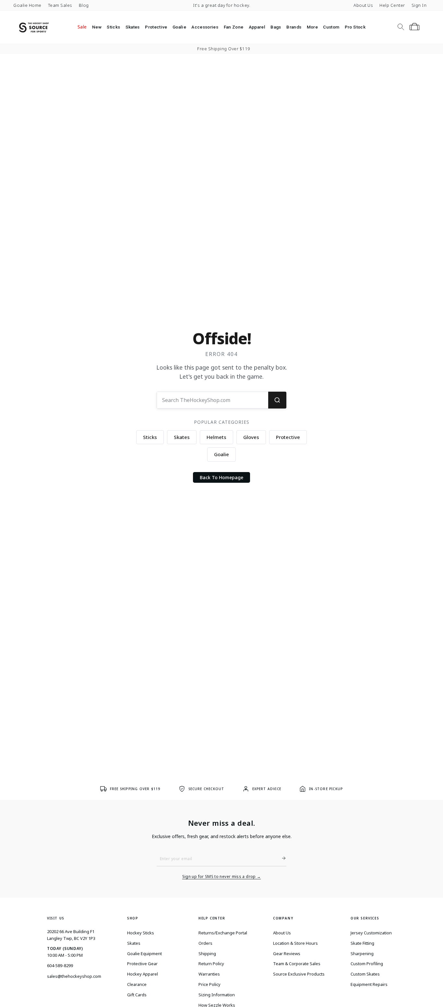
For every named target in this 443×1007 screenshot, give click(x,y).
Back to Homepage (221, 477)
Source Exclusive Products (299, 974)
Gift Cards (137, 995)
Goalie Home (27, 5)
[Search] (277, 400)
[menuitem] (82, 27)
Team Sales (60, 5)
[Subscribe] (281, 858)
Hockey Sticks (140, 933)
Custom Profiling (367, 963)
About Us (363, 5)
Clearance (137, 984)
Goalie (179, 27)
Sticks (113, 27)
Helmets (216, 437)
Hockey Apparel (142, 974)
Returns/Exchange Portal (222, 933)
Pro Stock (355, 27)
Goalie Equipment (144, 953)
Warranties (209, 974)
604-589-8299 (60, 965)
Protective (156, 27)
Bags (275, 27)
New (97, 27)
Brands (293, 27)
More (312, 27)
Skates (133, 27)
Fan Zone (234, 27)
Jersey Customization (371, 933)
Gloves (251, 437)
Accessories (204, 27)
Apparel (257, 27)
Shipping (207, 953)
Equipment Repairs (369, 984)
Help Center (392, 5)
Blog (84, 5)
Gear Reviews (286, 953)
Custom (331, 27)
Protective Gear (142, 963)
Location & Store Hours (295, 943)
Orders (205, 943)
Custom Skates (365, 974)
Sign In (419, 5)
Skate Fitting (362, 943)
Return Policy (211, 963)
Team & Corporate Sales (296, 963)
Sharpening (362, 953)
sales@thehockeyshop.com (74, 976)
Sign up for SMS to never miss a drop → (221, 876)
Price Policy (209, 984)
